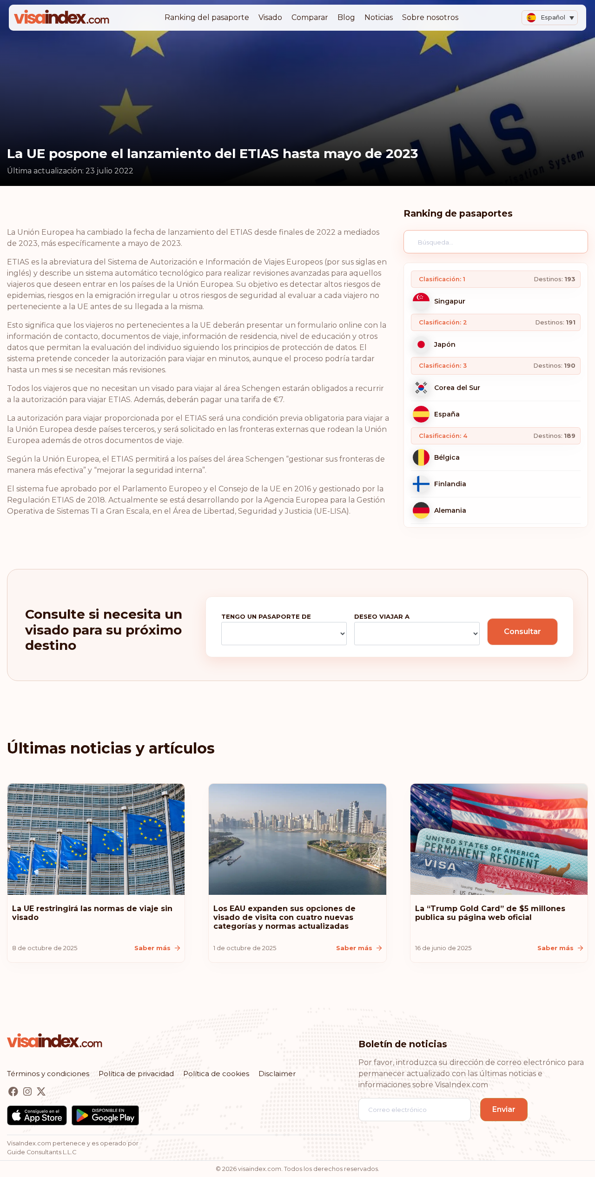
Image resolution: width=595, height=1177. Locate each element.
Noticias (378, 17)
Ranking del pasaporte (207, 17)
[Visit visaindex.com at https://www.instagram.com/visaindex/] (28, 1092)
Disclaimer (277, 1073)
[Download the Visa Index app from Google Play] (105, 1115)
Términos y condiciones (48, 1073)
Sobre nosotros (430, 17)
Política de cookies (216, 1073)
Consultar (522, 631)
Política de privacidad (136, 1073)
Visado (270, 17)
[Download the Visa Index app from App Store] (37, 1115)
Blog (346, 17)
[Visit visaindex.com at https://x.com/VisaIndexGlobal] (41, 1092)
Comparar (309, 17)
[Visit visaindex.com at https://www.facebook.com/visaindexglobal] (14, 1092)
